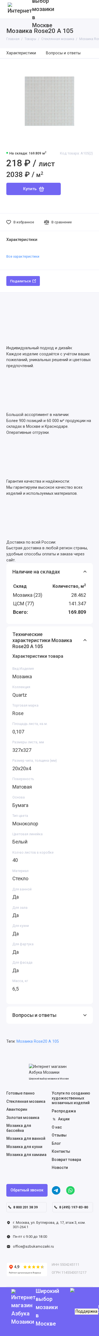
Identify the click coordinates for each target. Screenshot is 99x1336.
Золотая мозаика (22, 1117)
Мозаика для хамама (26, 1154)
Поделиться (20, 281)
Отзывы (59, 1135)
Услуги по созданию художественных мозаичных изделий (71, 1098)
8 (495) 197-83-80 (73, 1207)
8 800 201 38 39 (25, 1207)
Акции (64, 1119)
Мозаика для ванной (25, 1138)
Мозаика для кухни (24, 1146)
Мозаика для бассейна (18, 1128)
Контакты (61, 1151)
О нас (57, 1127)
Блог (56, 1143)
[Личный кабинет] (88, 9)
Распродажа (64, 1111)
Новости (60, 1167)
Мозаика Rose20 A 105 (37, 1041)
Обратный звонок (26, 1190)
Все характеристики (22, 256)
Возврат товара (66, 1159)
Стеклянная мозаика (25, 1101)
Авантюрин (16, 1109)
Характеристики (21, 53)
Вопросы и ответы (63, 53)
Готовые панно (20, 1093)
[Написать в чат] (88, 1325)
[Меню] (9, 9)
